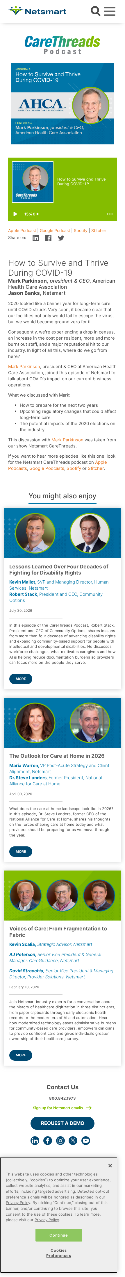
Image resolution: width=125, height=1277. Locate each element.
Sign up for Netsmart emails (58, 1107)
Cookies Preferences (58, 1253)
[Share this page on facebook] (48, 237)
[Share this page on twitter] (61, 237)
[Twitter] (73, 1140)
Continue (58, 1235)
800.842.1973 (62, 1098)
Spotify (81, 230)
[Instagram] (60, 1140)
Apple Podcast (22, 230)
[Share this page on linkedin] (36, 237)
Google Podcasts (46, 468)
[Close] (110, 1165)
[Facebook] (47, 1140)
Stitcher (98, 230)
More (21, 679)
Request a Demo (62, 1123)
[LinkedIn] (35, 1140)
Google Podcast (55, 230)
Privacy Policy (18, 1202)
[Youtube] (85, 1140)
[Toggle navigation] (109, 11)
